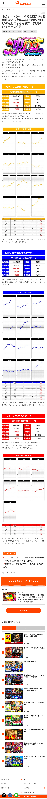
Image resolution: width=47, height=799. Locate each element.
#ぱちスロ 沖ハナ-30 (8, 31)
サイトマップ (5, 779)
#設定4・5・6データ (29, 31)
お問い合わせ (5, 788)
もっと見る (23, 610)
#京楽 (19, 31)
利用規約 (3, 784)
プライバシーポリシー (30, 784)
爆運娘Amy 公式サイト (31, 792)
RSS (25, 779)
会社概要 (27, 788)
